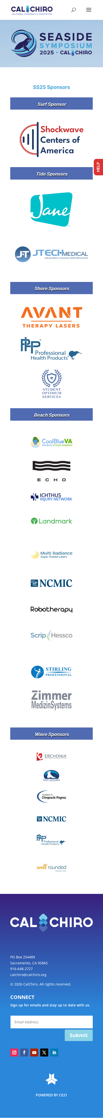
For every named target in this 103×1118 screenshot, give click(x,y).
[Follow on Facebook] (24, 1052)
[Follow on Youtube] (34, 1052)
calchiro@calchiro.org (28, 974)
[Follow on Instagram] (14, 1052)
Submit (79, 1035)
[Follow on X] (44, 1052)
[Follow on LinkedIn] (54, 1052)
